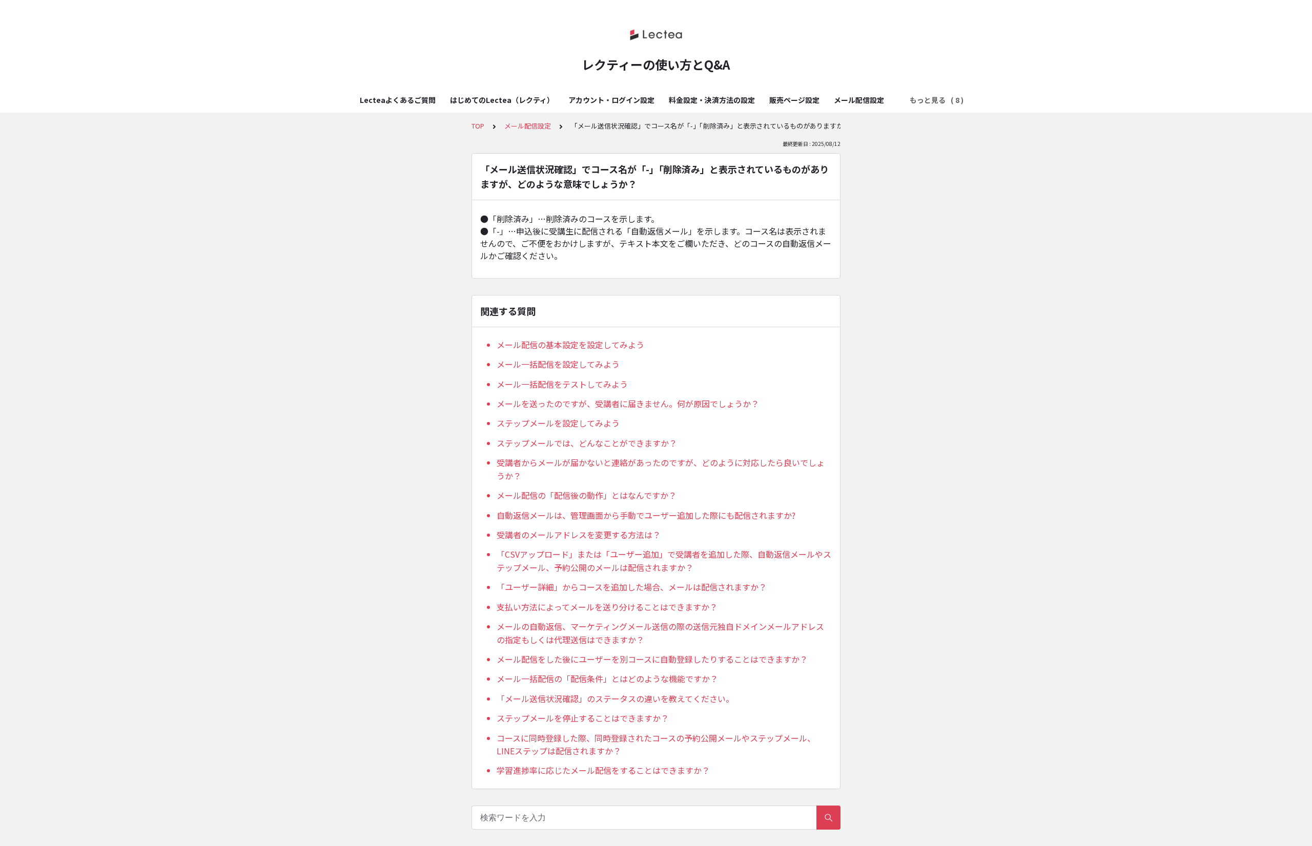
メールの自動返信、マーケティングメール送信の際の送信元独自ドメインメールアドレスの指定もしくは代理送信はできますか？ (660, 633)
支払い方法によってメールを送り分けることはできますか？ (607, 607)
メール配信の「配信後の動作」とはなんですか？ (586, 495)
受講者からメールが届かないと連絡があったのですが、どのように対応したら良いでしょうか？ (661, 469)
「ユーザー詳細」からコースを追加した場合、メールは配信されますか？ (632, 587)
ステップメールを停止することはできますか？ (583, 718)
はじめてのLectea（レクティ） (502, 100)
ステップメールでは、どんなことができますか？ (587, 443)
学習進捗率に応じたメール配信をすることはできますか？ (603, 770)
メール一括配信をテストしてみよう (562, 384)
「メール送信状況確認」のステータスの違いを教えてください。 (615, 698)
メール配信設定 (859, 100)
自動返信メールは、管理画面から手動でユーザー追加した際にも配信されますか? (646, 515)
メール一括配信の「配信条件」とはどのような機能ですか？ (607, 678)
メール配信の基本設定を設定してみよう (570, 345)
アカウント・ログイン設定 (611, 100)
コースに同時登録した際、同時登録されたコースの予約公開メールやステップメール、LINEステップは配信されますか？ (656, 744)
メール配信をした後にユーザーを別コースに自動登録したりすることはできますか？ (652, 659)
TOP (477, 126)
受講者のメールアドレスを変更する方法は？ (579, 534)
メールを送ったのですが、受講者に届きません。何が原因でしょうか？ (628, 403)
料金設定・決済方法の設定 (712, 100)
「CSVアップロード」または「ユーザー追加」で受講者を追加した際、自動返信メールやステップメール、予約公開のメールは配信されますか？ (664, 561)
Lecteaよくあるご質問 (398, 100)
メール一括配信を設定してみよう (558, 364)
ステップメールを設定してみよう (558, 423)
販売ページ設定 (794, 100)
